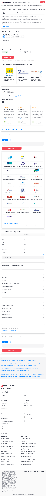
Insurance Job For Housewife (26, 462)
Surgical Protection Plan (7, 299)
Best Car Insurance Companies (7, 448)
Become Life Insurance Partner (26, 458)
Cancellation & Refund (28, 405)
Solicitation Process (4, 423)
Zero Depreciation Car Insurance (7, 441)
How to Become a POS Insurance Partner (28, 459)
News (37, 2)
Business (2, 406)
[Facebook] (2, 388)
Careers (2, 426)
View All (42, 254)
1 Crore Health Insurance (31, 360)
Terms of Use (26, 403)
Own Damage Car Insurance (6, 444)
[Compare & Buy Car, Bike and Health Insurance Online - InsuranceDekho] (6, 2)
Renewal (19, 9)
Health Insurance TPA (20, 365)
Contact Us (3, 415)
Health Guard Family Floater (8, 267)
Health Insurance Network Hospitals (8, 370)
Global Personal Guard (7, 317)
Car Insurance (3, 397)
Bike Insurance (3, 398)
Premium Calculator (33, 9)
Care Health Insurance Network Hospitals (9, 79)
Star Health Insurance (5, 374)
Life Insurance (3, 402)
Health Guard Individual (7, 274)
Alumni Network (4, 424)
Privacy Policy (26, 397)
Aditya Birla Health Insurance (38, 374)
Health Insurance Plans (13, 360)
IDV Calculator (4, 443)
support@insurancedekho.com (10, 391)
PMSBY (30, 376)
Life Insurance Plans (5, 461)
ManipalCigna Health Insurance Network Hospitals (36, 79)
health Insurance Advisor (23, 363)
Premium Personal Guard (7, 286)
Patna (3, 252)
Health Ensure (5, 292)
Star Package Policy (6, 311)
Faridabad (4, 247)
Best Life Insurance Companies (7, 459)
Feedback (3, 416)
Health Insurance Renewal (31, 365)
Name (4, 143)
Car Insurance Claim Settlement (7, 446)
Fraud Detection (26, 400)
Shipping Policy (26, 402)
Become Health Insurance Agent (9, 330)
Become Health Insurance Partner (27, 456)
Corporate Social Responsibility (7, 428)
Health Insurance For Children (18, 368)
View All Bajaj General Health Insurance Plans (11, 322)
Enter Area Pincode (39, 46)
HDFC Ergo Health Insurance (25, 374)
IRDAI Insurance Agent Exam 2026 (27, 461)
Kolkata (3, 236)
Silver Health (4, 277)
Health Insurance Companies (34, 363)
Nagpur (3, 242)
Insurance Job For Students (26, 464)
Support (32, 2)
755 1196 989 (5, 392)
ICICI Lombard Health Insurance (7, 376)
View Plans (11, 148)
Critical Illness (25, 9)
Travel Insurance (4, 408)
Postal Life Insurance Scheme (6, 453)
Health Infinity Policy (6, 314)
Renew (28, 2)
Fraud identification (4, 418)
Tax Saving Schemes (5, 410)
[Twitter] (10, 388)
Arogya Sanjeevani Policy (7, 305)
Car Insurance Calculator (6, 440)
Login (43, 2)
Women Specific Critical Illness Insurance (11, 283)
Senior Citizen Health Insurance (18, 367)
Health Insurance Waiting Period (22, 370)
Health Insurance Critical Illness (23, 362)
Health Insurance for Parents (30, 367)
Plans (10, 9)
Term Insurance (4, 403)
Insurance (15, 2)
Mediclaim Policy (22, 360)
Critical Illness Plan (6, 271)
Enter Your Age (6, 40)
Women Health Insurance (6, 368)
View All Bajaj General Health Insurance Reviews (13, 129)
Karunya (18, 378)
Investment (3, 405)
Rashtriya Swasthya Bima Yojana (21, 376)
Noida (3, 239)
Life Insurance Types (5, 454)
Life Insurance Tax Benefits (6, 462)
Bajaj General (4, 9)
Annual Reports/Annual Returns (7, 421)
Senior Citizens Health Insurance (27, 449)
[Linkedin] (8, 388)
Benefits (14, 9)
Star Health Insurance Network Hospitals (23, 79)
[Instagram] (6, 388)
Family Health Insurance (5, 367)
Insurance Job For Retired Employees (28, 466)
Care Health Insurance (15, 374)
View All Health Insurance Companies (10, 223)
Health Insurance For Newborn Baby (32, 368)
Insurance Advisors (22, 2)
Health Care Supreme (6, 289)
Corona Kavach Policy (6, 308)
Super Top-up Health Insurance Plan (8, 365)
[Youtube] (4, 388)
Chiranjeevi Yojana (36, 376)
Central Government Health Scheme (8, 378)
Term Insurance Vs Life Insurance (7, 458)
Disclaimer (3, 420)
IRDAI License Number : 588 (30, 473)
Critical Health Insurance (25, 444)
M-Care (4, 280)
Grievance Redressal (27, 398)
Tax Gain (4, 302)
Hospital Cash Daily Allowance (8, 295)
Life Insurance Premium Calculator (7, 464)
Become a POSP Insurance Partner (27, 453)
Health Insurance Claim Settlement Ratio (9, 363)
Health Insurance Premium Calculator (8, 362)
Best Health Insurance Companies (27, 440)
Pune (3, 244)
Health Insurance (4, 360)
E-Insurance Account (27, 406)
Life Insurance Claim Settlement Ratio (8, 456)
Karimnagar (4, 249)
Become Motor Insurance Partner (27, 454)
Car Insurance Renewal (5, 438)
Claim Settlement (42, 9)
